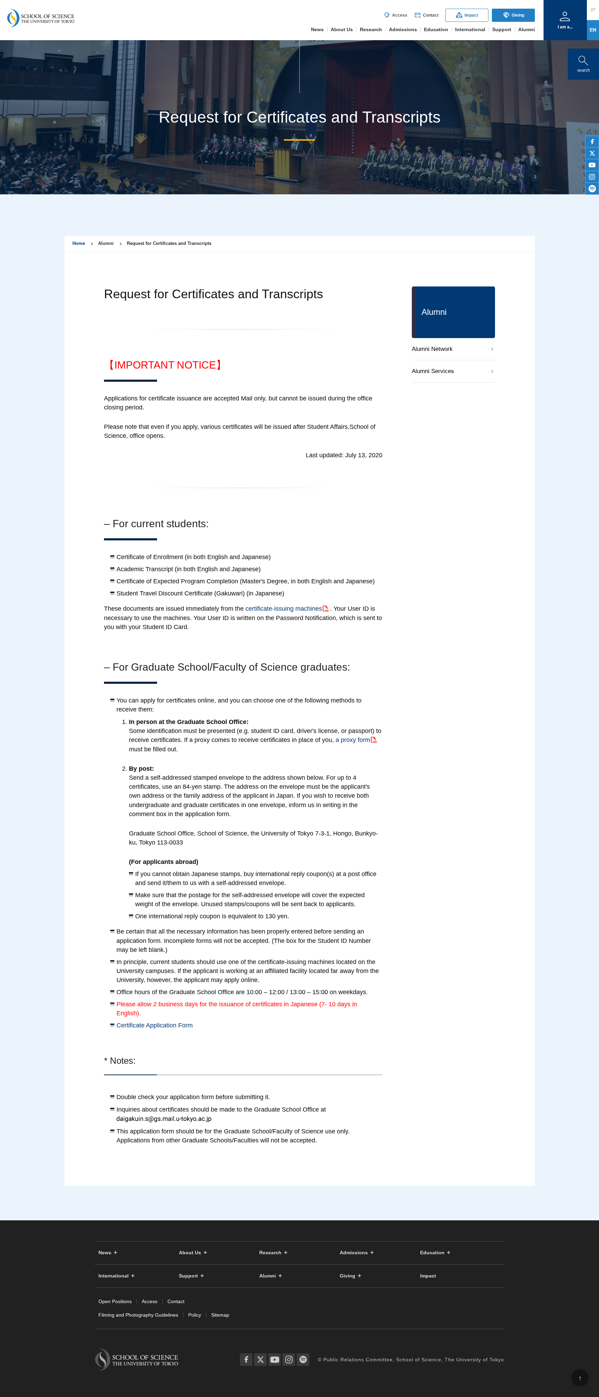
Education (432, 1252)
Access (395, 15)
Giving (513, 15)
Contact (426, 15)
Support (188, 1276)
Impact (467, 15)
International (113, 1276)
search (583, 62)
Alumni (267, 1276)
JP (593, 9)
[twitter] (592, 153)
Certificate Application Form (154, 1025)
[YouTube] (274, 1359)
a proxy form (353, 739)
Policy (194, 1315)
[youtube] (592, 165)
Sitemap (220, 1315)
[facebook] (592, 142)
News (104, 1252)
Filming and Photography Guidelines (138, 1315)
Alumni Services (433, 371)
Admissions (354, 1252)
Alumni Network (432, 349)
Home (78, 243)
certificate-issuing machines (283, 608)
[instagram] (592, 177)
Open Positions (115, 1301)
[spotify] (592, 189)
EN (593, 30)
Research (270, 1252)
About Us (190, 1252)
